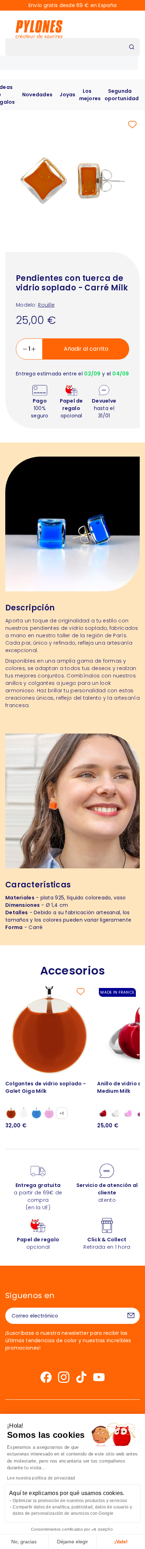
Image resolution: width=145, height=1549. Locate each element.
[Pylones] (39, 28)
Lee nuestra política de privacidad (41, 1478)
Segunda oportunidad (122, 95)
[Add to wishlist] (132, 124)
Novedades (37, 94)
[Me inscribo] (131, 1316)
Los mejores (90, 95)
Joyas (67, 94)
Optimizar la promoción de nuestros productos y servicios (70, 1500)
